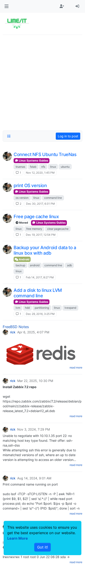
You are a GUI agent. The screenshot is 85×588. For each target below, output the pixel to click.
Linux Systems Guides (33, 160)
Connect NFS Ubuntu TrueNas (45, 154)
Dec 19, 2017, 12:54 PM (41, 234)
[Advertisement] (42, 81)
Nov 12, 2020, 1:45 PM (40, 172)
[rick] (7, 156)
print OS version (30, 185)
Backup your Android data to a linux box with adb (45, 250)
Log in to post (68, 136)
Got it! (42, 547)
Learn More (17, 538)
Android (23, 259)
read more (76, 367)
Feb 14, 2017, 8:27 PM (40, 277)
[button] (6, 6)
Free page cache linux (36, 216)
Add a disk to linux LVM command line (38, 292)
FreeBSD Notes (16, 326)
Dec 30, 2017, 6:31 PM (40, 203)
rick (12, 332)
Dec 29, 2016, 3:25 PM (40, 314)
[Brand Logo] (17, 23)
